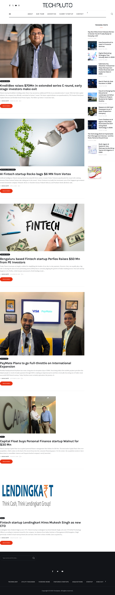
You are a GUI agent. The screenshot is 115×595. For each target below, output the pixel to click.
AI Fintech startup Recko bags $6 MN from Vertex (35, 174)
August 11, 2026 (103, 154)
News (2, 436)
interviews (4, 358)
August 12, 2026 (92, 140)
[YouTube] (16, 5)
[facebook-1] (52, 571)
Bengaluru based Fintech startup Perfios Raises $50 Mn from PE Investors (40, 260)
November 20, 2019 (15, 274)
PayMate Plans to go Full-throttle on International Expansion (35, 364)
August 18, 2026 (103, 86)
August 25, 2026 (103, 59)
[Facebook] (10, 5)
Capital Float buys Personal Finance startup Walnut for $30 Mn (39, 442)
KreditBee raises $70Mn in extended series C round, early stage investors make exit (41, 87)
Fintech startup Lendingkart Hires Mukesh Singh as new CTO (40, 524)
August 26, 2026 (103, 49)
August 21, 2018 (14, 456)
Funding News (5, 81)
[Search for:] (18, 558)
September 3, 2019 (15, 378)
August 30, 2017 (14, 537)
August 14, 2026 (103, 130)
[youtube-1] (62, 571)
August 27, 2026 (92, 38)
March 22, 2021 (14, 101)
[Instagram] (19, 5)
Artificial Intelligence (8, 169)
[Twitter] (13, 5)
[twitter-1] (57, 571)
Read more (6, 106)
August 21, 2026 (103, 76)
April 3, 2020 (13, 186)
